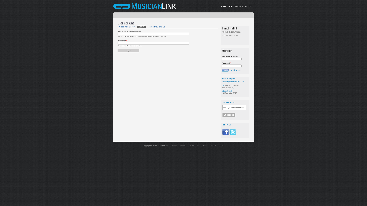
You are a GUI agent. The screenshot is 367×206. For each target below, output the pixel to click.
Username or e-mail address (130, 31)
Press (204, 146)
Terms (221, 146)
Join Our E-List (228, 103)
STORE (231, 6)
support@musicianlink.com (233, 82)
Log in (142, 27)
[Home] (134, 6)
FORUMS (239, 6)
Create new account (127, 27)
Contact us (194, 146)
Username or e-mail (230, 56)
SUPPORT (248, 6)
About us (183, 146)
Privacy (213, 146)
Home (174, 146)
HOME (223, 6)
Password (122, 41)
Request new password (157, 27)
